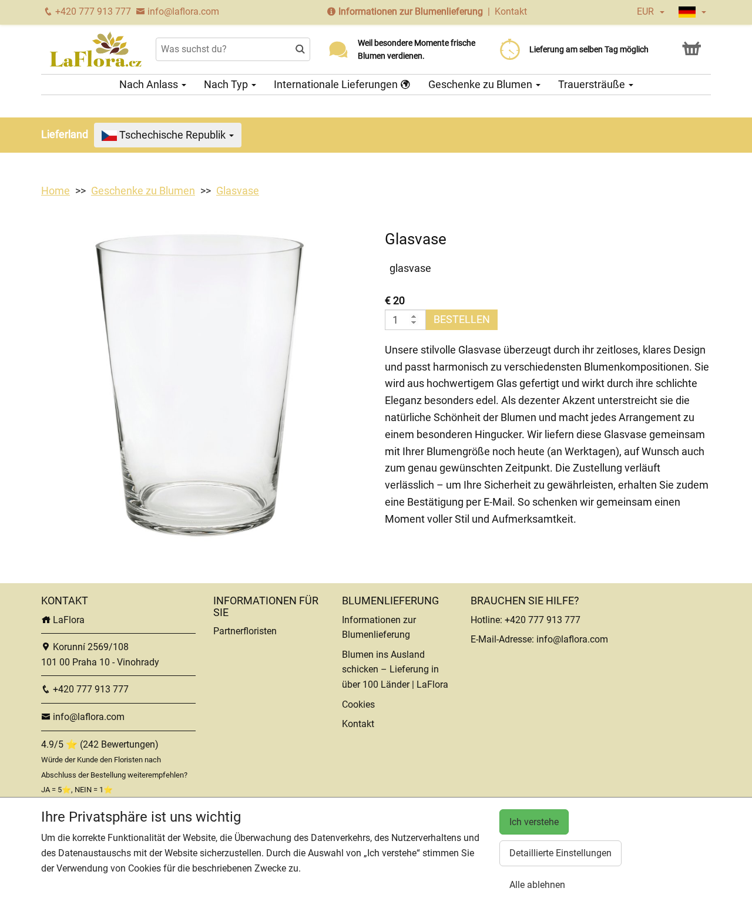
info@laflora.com (182, 11)
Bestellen (462, 319)
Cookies (358, 704)
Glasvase (237, 190)
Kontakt (511, 11)
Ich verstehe (534, 821)
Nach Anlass (149, 84)
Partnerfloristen (245, 631)
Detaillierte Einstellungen (560, 853)
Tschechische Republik (172, 135)
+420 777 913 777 (92, 11)
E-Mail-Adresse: (503, 639)
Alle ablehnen (537, 884)
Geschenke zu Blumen (481, 84)
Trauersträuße (592, 84)
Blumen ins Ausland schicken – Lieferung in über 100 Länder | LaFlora (395, 669)
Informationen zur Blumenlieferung (410, 11)
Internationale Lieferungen (337, 84)
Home (55, 190)
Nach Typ (227, 84)
